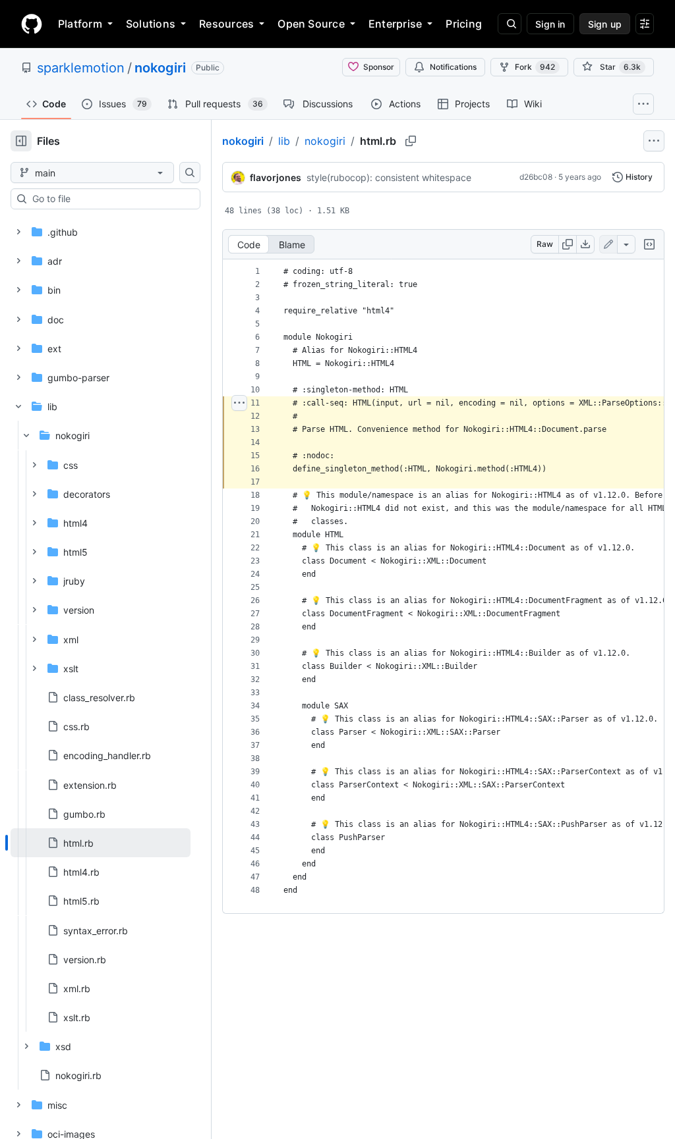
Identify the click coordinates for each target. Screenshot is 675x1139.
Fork (535, 67)
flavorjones (275, 177)
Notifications (453, 67)
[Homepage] (31, 23)
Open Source (311, 23)
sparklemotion (81, 68)
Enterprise (395, 23)
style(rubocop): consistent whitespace (389, 177)
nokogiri (160, 68)
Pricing (464, 23)
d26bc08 (535, 177)
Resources (226, 23)
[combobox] (110, 199)
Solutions (150, 23)
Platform (80, 23)
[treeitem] (101, 842)
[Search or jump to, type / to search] (509, 23)
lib (284, 140)
